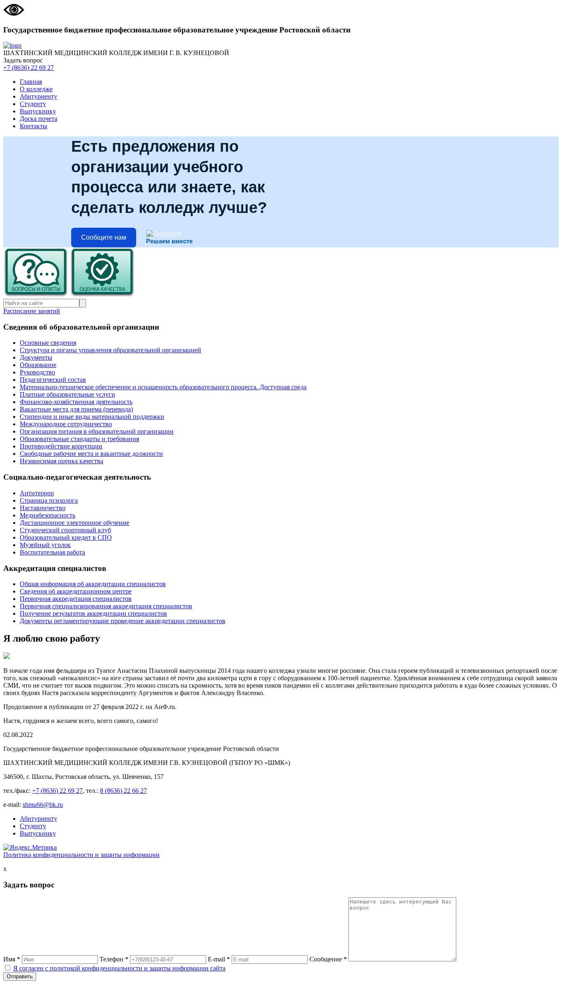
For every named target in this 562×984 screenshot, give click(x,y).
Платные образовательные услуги (67, 394)
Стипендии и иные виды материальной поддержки (92, 416)
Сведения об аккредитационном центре (76, 591)
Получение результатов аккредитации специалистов (93, 613)
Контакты (33, 125)
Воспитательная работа (52, 552)
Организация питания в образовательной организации (97, 431)
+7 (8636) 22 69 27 (28, 67)
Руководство (37, 372)
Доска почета (38, 118)
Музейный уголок (45, 544)
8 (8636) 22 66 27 (123, 790)
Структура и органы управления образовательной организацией (110, 349)
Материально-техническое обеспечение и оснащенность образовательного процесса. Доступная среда (163, 386)
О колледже (36, 88)
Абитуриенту (38, 96)
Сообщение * (328, 959)
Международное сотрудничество (66, 423)
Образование (38, 364)
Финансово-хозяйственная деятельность (76, 401)
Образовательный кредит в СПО (66, 537)
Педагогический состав (53, 379)
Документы (36, 357)
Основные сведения (48, 342)
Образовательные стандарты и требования (79, 438)
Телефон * (114, 959)
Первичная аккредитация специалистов (76, 598)
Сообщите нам (103, 237)
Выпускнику (38, 111)
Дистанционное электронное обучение (74, 522)
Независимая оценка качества (61, 460)
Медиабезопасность (47, 515)
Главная (31, 81)
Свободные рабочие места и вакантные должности (91, 453)
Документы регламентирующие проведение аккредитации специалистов (122, 620)
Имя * (11, 959)
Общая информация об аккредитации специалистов (93, 583)
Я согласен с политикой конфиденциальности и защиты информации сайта (119, 968)
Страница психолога (49, 500)
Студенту (33, 103)
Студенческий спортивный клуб (65, 530)
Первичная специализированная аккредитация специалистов (106, 606)
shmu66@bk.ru (43, 804)
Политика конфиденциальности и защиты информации (81, 854)
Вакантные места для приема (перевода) (76, 409)
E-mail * (219, 959)
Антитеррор (37, 493)
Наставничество (42, 507)
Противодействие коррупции (61, 446)
